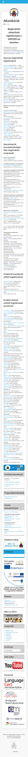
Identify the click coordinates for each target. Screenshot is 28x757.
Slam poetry (6, 416)
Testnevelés (9, 637)
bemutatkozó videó (8, 350)
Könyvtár (8, 640)
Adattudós (6, 65)
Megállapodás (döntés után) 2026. (12, 527)
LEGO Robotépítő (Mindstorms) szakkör (13, 190)
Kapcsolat (15, 751)
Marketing (6, 391)
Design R (6, 347)
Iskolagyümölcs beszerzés (10, 605)
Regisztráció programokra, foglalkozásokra (10, 497)
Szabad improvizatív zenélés (11, 425)
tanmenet (12, 459)
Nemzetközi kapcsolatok (12, 632)
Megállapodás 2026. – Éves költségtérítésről (11, 516)
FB (12, 133)
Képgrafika (6, 380)
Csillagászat (9, 638)
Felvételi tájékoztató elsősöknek (12, 482)
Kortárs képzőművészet (9, 126)
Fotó (5, 369)
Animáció (6, 333)
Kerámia (6, 124)
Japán (5, 226)
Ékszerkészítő (7, 358)
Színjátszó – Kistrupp (9, 429)
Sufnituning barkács (8, 423)
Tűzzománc (6, 459)
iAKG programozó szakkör (10, 372)
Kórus (5, 87)
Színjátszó (6, 101)
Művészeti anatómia (8, 395)
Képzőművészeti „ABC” (9, 82)
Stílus (5, 130)
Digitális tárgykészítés (9, 112)
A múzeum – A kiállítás (9, 310)
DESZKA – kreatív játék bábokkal (12, 349)
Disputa (5, 159)
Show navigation (3, 1)
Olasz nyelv (6, 400)
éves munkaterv (7, 140)
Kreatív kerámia (7, 385)
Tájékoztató (7, 600)
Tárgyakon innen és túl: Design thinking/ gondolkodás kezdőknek (13, 453)
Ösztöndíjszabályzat (9, 524)
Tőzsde (5, 294)
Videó (5, 138)
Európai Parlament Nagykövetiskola (12, 165)
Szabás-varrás (7, 428)
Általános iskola (10, 630)
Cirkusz (5, 344)
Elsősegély (8, 634)
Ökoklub (6, 95)
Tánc (5, 451)
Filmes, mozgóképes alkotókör (11, 74)
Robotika (8, 635)
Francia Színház (8, 118)
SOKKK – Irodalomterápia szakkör (12, 290)
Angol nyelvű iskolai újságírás (11, 67)
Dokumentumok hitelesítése (11, 512)
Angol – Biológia (7, 312)
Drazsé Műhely (7, 357)
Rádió (5, 129)
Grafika (5, 77)
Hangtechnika (7, 121)
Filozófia (6, 363)
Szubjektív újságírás (8, 132)
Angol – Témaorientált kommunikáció (13, 326)
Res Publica (6, 99)
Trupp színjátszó (8, 135)
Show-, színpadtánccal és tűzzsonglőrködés (10, 408)
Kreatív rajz (6, 127)
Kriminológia (7, 284)
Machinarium (7, 91)
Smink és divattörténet (9, 417)
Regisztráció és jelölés (9, 601)
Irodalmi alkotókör (8, 377)
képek (15, 198)
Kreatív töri (6, 388)
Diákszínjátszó (7, 346)
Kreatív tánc (6, 386)
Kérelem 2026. (8, 526)
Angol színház (7, 316)
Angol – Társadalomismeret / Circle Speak (14, 218)
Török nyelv (6, 457)
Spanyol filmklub (8, 420)
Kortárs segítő (7, 85)
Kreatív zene (7, 88)
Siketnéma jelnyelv (8, 412)
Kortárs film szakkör (8, 281)
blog (9, 133)
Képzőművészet (7, 123)
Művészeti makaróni (8, 397)
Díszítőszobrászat (8, 71)
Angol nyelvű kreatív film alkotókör (12, 319)
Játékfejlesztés (7, 378)
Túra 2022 (6, 266)
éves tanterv (21, 369)
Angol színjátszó (8, 318)
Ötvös (5, 403)
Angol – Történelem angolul (10, 330)
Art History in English (9, 68)
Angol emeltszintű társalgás (10, 313)
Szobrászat (6, 448)
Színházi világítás (8, 447)
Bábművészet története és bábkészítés (13, 341)
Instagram (6, 375)
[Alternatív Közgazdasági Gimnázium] (14, 12)
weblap (5, 133)
